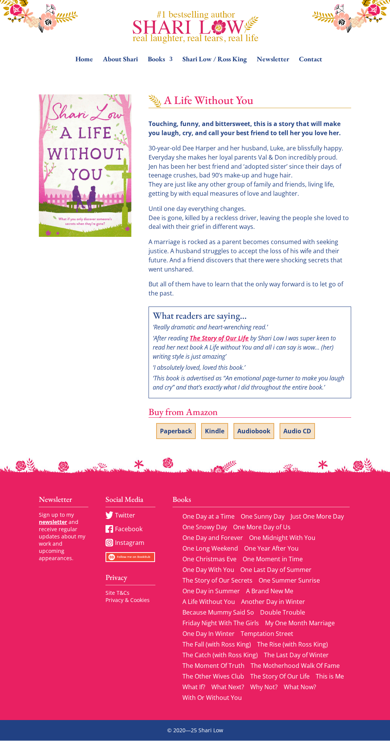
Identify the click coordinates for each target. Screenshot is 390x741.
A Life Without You (208, 601)
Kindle (214, 431)
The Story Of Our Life (280, 676)
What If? (193, 687)
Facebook (128, 529)
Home (84, 59)
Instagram (129, 542)
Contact (310, 59)
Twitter (125, 515)
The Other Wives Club (213, 676)
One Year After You (271, 548)
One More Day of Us (262, 527)
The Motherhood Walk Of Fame (295, 665)
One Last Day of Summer (276, 569)
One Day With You (208, 569)
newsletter (53, 521)
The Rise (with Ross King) (292, 644)
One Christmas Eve (209, 559)
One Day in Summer (211, 591)
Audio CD (297, 431)
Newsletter (273, 59)
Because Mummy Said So (218, 612)
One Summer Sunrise (289, 580)
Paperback (176, 431)
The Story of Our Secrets (217, 580)
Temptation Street (267, 633)
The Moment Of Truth (213, 665)
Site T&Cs (117, 592)
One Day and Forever (212, 537)
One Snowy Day (204, 527)
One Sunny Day (263, 516)
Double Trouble (282, 612)
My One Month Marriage (300, 623)
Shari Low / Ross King (214, 59)
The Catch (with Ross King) (220, 655)
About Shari (120, 59)
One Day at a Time (208, 516)
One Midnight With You (282, 537)
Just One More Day (317, 516)
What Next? (227, 687)
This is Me (330, 676)
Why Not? (264, 687)
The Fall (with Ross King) (216, 644)
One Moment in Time (273, 559)
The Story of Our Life (219, 338)
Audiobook (253, 431)
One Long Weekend (210, 548)
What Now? (300, 687)
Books (156, 59)
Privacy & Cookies (127, 600)
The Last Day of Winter (296, 655)
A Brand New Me (269, 591)
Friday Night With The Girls (220, 623)
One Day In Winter (208, 633)
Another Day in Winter (273, 601)
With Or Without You (212, 697)
